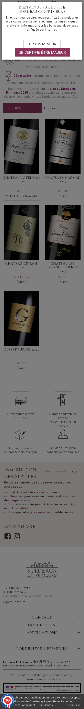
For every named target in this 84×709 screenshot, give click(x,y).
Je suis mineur (42, 44)
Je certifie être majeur (42, 52)
